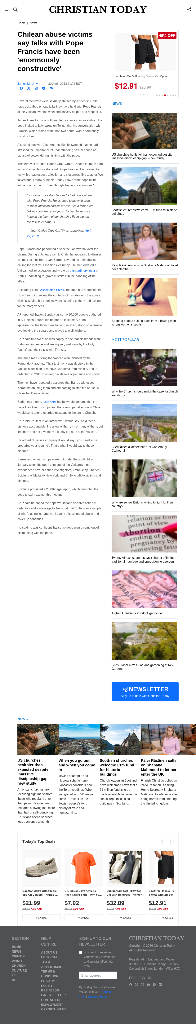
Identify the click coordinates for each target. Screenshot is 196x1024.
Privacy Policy (97, 997)
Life (15, 975)
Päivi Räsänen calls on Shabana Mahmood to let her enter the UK (158, 767)
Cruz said (49, 402)
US (14, 980)
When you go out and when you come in (77, 765)
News (33, 23)
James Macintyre (28, 83)
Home (21, 23)
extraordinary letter (82, 270)
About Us (49, 952)
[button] (6, 9)
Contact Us (51, 1000)
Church (19, 965)
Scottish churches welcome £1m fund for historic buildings (117, 767)
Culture (19, 970)
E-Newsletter (53, 995)
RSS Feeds (50, 990)
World (18, 961)
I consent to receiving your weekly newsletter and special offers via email (99, 959)
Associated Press (52, 290)
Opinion (18, 956)
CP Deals (143, 94)
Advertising (51, 966)
